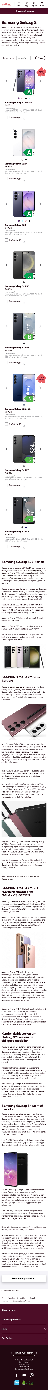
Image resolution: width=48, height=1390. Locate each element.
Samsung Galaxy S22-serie (21, 578)
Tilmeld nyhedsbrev (24, 1352)
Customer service (10, 1290)
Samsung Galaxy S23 (37, 570)
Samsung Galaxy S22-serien (13, 687)
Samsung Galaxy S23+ (11, 573)
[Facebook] (16, 1376)
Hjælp (4, 1329)
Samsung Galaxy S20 (26, 1261)
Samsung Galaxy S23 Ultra (34, 573)
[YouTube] (24, 1376)
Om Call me (7, 1338)
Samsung (5, 568)
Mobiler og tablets (11, 1319)
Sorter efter (8, 58)
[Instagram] (32, 1376)
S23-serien (6, 575)
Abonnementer (9, 1310)
